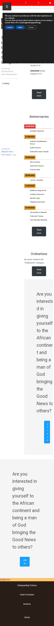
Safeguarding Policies (27, 585)
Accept (9, 27)
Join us (47, 432)
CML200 (4, 152)
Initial (22, 594)
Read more (39, 94)
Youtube (43, 3)
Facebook (31, 3)
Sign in (20, 3)
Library (27, 617)
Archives (27, 604)
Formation (29, 594)
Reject (20, 27)
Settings (31, 27)
